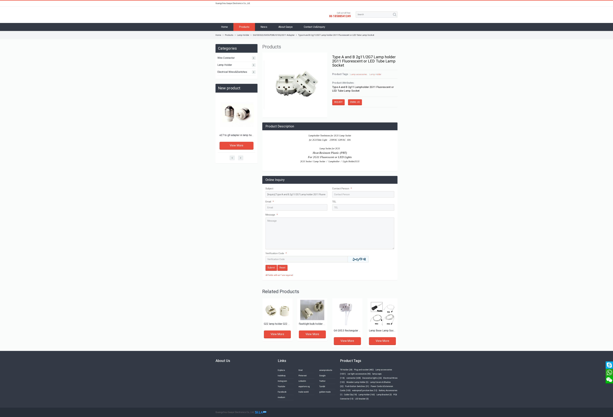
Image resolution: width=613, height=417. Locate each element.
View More (236, 145)
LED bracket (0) (362, 399)
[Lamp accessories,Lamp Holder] (347, 313)
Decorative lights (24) (372, 378)
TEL (334, 201)
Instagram (282, 381)
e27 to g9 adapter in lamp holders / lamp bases (246, 135)
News (264, 26)
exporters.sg (304, 386)
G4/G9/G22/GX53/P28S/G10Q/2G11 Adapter (274, 35)
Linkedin (302, 381)
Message (271, 214)
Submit (271, 267)
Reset (282, 267)
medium (281, 397)
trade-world (304, 392)
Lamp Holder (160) (367, 395)
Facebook (282, 392)
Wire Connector (226, 57)
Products (244, 26)
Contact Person (342, 188)
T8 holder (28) (346, 370)
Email (269, 201)
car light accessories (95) (359, 374)
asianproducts (325, 370)
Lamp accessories (358, 74)
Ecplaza (281, 370)
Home (224, 26)
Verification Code (276, 253)
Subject (269, 188)
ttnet (301, 370)
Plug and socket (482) (364, 370)
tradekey (282, 376)
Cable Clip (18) (350, 395)
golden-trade (325, 392)
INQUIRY (338, 102)
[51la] (260, 412)
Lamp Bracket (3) (384, 395)
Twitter (322, 381)
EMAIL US (355, 102)
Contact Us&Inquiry (314, 26)
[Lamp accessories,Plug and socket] (236, 114)
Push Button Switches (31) (357, 386)
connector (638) (353, 378)
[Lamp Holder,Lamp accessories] (277, 310)
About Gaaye (285, 26)
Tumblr (322, 386)
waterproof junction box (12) (364, 390)
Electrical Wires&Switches (232, 71)
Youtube (281, 386)
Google (322, 376)
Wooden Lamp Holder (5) (357, 382)
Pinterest (303, 376)
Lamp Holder (243, 35)
